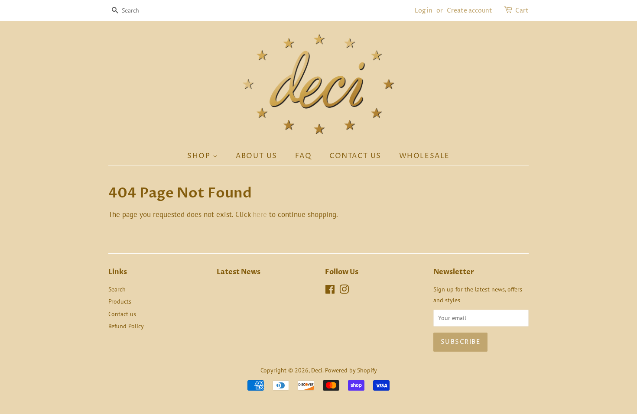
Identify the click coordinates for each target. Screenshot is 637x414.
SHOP (200, 156)
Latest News (238, 272)
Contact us (122, 314)
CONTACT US (355, 156)
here (260, 214)
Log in (423, 10)
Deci (316, 370)
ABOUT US (256, 156)
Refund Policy (126, 326)
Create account (469, 10)
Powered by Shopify (351, 370)
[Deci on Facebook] (330, 291)
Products (119, 301)
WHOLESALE (424, 156)
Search (117, 289)
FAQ (303, 156)
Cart (522, 10)
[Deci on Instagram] (344, 291)
